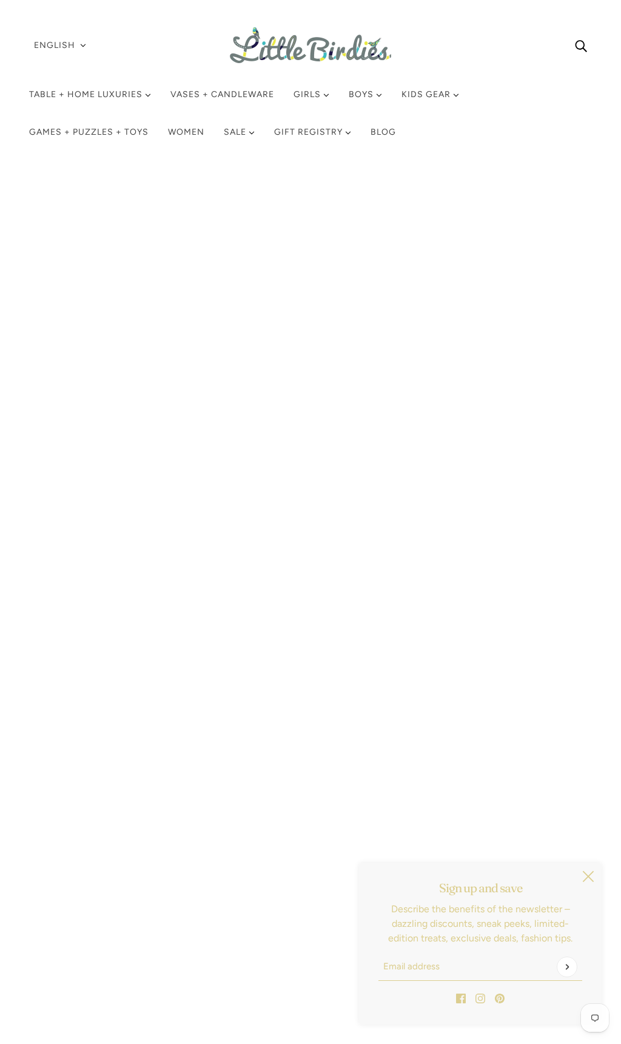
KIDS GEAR (427, 94)
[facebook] (461, 998)
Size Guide (62, 922)
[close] (588, 876)
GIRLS (308, 94)
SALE (236, 132)
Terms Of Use (68, 908)
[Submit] (567, 967)
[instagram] (480, 998)
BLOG (383, 132)
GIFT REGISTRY (309, 132)
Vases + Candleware (222, 94)
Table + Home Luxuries (87, 94)
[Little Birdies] (310, 45)
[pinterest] (499, 998)
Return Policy (67, 864)
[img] (581, 45)
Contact (57, 937)
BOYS (362, 94)
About (52, 951)
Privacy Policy (68, 893)
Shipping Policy (72, 878)
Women (186, 132)
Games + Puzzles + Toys (89, 132)
